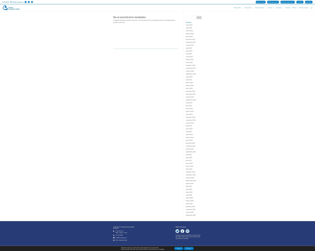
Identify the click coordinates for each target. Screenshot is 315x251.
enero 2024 (189, 88)
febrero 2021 (189, 166)
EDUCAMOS (308, 2)
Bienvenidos (237, 7)
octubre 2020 (190, 178)
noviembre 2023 (191, 94)
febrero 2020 (190, 201)
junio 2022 (189, 126)
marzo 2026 (189, 31)
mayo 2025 (189, 51)
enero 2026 (189, 36)
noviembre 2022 (191, 120)
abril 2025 (189, 54)
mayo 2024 (189, 77)
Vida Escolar (247, 7)
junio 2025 (189, 48)
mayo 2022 (189, 129)
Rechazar (188, 248)
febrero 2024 (190, 85)
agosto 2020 (189, 183)
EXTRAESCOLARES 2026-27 (287, 2)
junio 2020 (189, 189)
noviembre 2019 (190, 209)
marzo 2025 (189, 56)
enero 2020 (189, 204)
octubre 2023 (190, 97)
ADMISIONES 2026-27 (273, 2)
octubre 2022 (190, 123)
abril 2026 (189, 28)
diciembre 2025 (190, 39)
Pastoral (270, 7)
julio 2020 (189, 186)
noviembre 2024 (191, 68)
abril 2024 (189, 80)
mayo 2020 (189, 192)
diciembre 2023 (190, 91)
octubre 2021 (190, 149)
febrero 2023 (190, 111)
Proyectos (278, 7)
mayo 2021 (189, 157)
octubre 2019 (190, 212)
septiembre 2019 (191, 215)
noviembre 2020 (191, 175)
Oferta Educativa (259, 7)
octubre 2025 (190, 45)
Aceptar (179, 248)
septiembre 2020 (191, 180)
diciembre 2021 (190, 143)
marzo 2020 (189, 198)
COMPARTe (299, 2)
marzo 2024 (189, 82)
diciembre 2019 (190, 206)
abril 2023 (189, 106)
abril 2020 (189, 195)
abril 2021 (189, 160)
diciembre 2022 (190, 117)
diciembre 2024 (190, 65)
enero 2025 (189, 62)
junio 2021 (189, 154)
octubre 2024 (190, 71)
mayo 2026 (189, 25)
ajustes (162, 249)
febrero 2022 (190, 137)
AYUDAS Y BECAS (261, 2)
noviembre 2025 (191, 42)
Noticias (294, 7)
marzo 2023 (189, 108)
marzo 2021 (189, 163)
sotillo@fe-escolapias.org (121, 237)
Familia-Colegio (303, 7)
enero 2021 (189, 169)
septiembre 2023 (191, 100)
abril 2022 (189, 131)
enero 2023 (189, 114)
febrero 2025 (190, 59)
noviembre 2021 (190, 146)
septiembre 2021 (191, 152)
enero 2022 (189, 140)
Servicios (287, 7)
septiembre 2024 (191, 74)
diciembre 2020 (190, 172)
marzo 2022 (189, 134)
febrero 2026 (190, 33)
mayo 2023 (189, 103)
